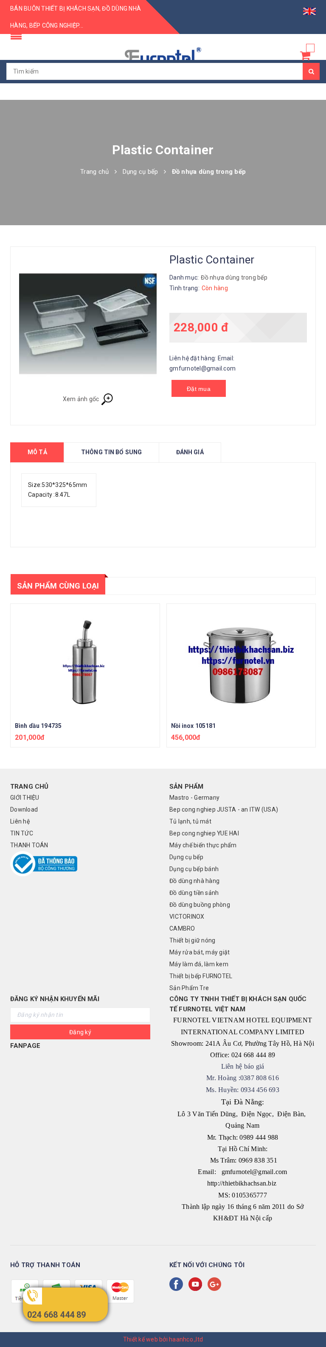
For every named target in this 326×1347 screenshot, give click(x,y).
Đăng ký (80, 1032)
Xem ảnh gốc (82, 399)
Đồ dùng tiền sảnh (194, 892)
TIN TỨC (21, 833)
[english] (309, 8)
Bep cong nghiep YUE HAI (204, 833)
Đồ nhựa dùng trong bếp (234, 277)
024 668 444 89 (56, 1315)
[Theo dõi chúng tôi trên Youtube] (196, 1284)
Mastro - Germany (194, 797)
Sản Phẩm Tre (189, 988)
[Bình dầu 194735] (85, 660)
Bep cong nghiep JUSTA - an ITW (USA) (223, 809)
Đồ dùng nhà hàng (194, 880)
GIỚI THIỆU (24, 797)
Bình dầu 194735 (38, 725)
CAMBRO (182, 928)
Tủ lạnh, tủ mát (190, 821)
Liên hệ (20, 821)
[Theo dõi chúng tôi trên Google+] (216, 1284)
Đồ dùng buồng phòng (199, 904)
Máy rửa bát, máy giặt (199, 952)
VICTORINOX (187, 916)
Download (24, 809)
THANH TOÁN (29, 845)
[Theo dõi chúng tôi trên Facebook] (177, 1284)
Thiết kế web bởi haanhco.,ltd (163, 1339)
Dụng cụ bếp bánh (194, 869)
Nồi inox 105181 (193, 725)
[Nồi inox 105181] (241, 660)
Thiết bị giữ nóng (192, 940)
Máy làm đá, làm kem (198, 964)
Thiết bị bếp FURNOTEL (200, 976)
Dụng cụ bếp (186, 857)
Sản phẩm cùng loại (58, 585)
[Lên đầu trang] (311, 1321)
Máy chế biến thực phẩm (203, 845)
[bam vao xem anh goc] (88, 324)
